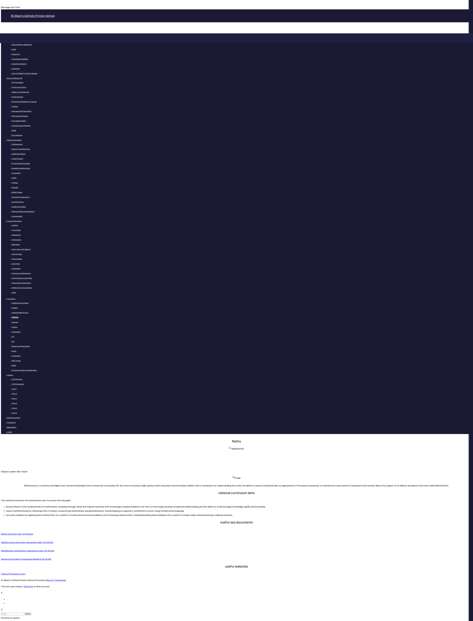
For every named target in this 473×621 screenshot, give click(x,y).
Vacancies (16, 69)
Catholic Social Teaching (21, 126)
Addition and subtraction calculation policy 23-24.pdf (27, 542)
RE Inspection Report (20, 116)
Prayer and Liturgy (19, 87)
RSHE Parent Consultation (22, 288)
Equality (15, 187)
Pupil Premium (17, 159)
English (15, 308)
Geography (16, 332)
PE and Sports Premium (21, 163)
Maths (15, 317)
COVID (9, 432)
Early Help (16, 264)
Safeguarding (17, 144)
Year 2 (14, 394)
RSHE (14, 130)
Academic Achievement (21, 168)
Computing (16, 356)
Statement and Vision (20, 303)
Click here (28, 586)
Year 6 (14, 413)
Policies (15, 106)
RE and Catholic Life (14, 78)
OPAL (14, 293)
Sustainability (17, 216)
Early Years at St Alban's (21, 249)
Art (13, 341)
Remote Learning (13, 418)
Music (14, 351)
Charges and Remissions (21, 273)
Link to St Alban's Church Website (24, 73)
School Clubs (17, 254)
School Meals (17, 259)
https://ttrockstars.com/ (13, 574)
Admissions (16, 235)
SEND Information (18, 154)
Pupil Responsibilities (20, 59)
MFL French (16, 361)
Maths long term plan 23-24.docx (17, 534)
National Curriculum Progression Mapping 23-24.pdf (26, 559)
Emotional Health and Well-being (24, 370)
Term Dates (16, 230)
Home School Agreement (21, 283)
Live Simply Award (19, 121)
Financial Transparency (21, 197)
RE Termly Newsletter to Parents (24, 102)
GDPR (14, 178)
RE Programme (17, 82)
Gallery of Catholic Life (20, 92)
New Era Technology (56, 580)
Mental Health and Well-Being (23, 211)
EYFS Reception (18, 384)
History (14, 327)
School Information (14, 140)
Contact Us (11, 422)
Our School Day (18, 202)
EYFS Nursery (17, 379)
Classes (10, 375)
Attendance (16, 240)
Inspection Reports (19, 64)
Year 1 (14, 389)
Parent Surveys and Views (22, 278)
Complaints (16, 173)
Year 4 (14, 403)
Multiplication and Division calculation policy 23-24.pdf (27, 551)
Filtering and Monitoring (21, 149)
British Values (17, 192)
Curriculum (11, 299)
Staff (14, 49)
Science (15, 322)
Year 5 (14, 408)
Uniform (15, 225)
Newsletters (11, 427)
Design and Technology (21, 346)
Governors (16, 54)
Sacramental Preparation (21, 111)
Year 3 (14, 398)
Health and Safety (19, 207)
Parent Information (14, 221)
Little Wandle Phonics (20, 313)
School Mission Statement (22, 45)
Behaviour (16, 244)
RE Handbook (17, 135)
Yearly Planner (17, 97)
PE (13, 337)
